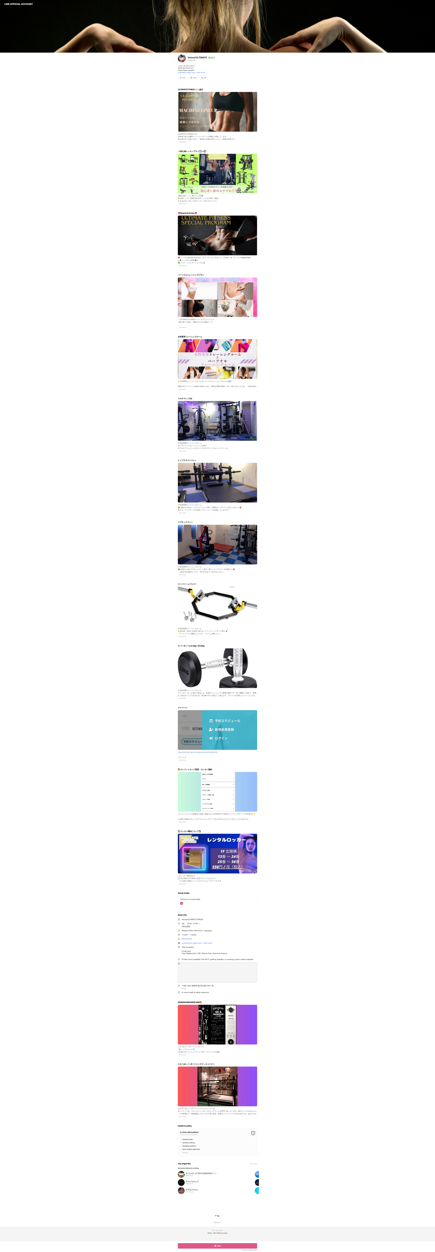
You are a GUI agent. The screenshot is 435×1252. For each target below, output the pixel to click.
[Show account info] (211, 57)
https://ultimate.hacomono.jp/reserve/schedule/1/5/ (198, 752)
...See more (182, 142)
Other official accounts (220, 1233)
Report (210, 1233)
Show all (185, 1153)
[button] (193, 77)
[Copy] (212, 986)
